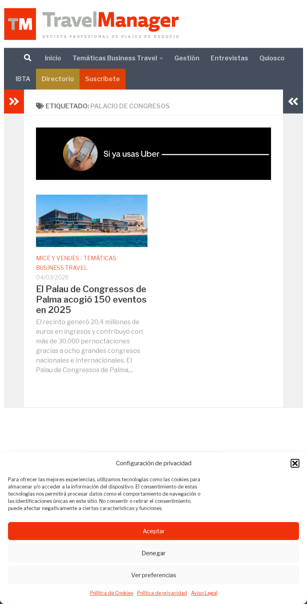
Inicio (53, 58)
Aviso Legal (204, 593)
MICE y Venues (57, 258)
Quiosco (272, 58)
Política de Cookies (111, 593)
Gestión (186, 58)
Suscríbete (102, 79)
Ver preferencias (153, 575)
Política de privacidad (162, 593)
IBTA (23, 79)
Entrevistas (229, 58)
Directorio (58, 79)
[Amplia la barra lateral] (14, 102)
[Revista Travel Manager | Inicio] (91, 24)
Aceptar (154, 531)
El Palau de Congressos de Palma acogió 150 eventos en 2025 (91, 299)
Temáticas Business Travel (114, 58)
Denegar (153, 553)
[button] (295, 463)
